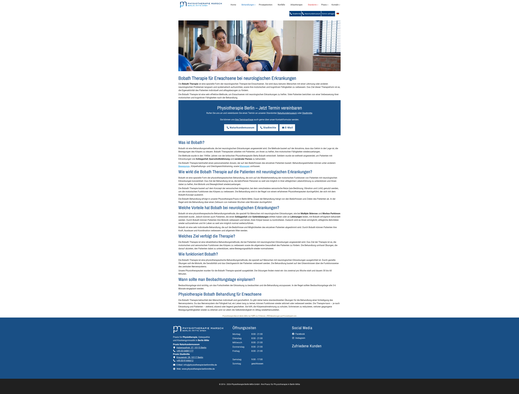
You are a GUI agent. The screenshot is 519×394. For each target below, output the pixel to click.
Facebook (300, 334)
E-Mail (289, 127)
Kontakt (335, 5)
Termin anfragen (328, 13)
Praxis (324, 5)
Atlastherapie (296, 5)
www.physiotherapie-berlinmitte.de (198, 369)
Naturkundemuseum (312, 13)
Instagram (300, 338)
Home (233, 5)
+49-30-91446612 (185, 360)
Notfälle (281, 5)
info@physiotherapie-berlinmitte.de (200, 365)
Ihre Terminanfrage (244, 119)
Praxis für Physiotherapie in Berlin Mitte (282, 384)
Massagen (245, 166)
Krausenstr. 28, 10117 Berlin (190, 357)
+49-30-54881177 (185, 351)
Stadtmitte (296, 13)
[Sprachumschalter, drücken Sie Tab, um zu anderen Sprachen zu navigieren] (338, 13)
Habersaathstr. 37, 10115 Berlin (191, 347)
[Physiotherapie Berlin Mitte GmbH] (201, 4)
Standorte (312, 5)
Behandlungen (248, 5)
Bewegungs (183, 166)
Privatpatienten (265, 5)
